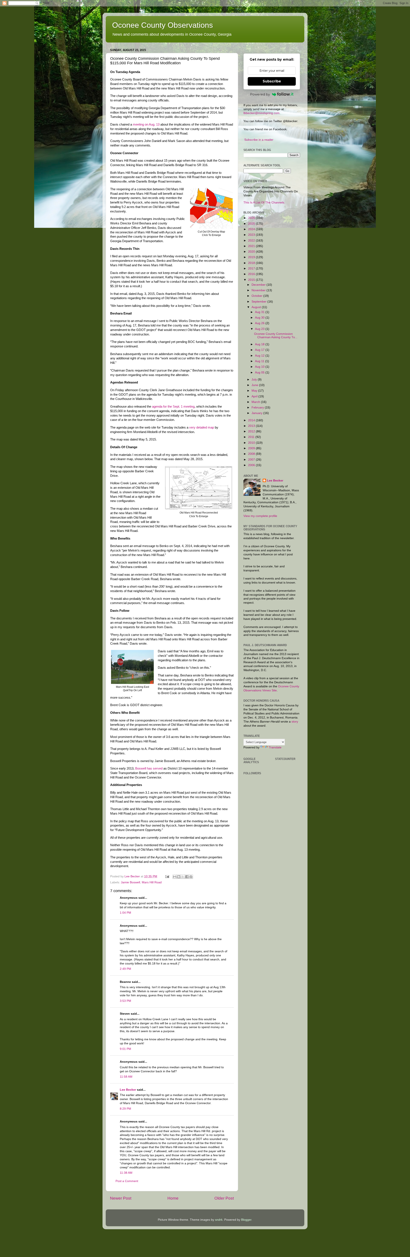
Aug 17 (260, 349)
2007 (252, 459)
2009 (252, 448)
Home (173, 1198)
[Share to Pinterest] (191, 877)
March (256, 402)
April (255, 396)
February (258, 407)
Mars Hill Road (152, 882)
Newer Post (120, 1198)
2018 (252, 263)
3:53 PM (125, 1000)
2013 (252, 425)
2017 (252, 268)
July (255, 379)
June (255, 385)
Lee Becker (128, 1089)
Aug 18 (260, 344)
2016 (252, 274)
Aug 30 (260, 317)
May (255, 390)
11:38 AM (126, 1172)
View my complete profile (260, 516)
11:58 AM (126, 1076)
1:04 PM (125, 912)
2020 (252, 251)
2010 (252, 442)
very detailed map (201, 427)
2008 (252, 453)
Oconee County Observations (162, 25)
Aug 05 (260, 372)
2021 (252, 246)
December (259, 284)
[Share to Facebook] (187, 877)
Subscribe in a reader (258, 139)
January (257, 413)
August (257, 307)
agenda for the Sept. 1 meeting (173, 406)
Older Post (224, 1198)
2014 (252, 420)
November (259, 290)
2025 (252, 223)
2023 (252, 234)
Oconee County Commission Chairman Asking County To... (275, 335)
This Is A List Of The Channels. (264, 202)
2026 (252, 217)
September (259, 301)
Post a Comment (127, 1181)
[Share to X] (183, 877)
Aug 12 (260, 355)
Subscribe (272, 81)
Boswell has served (149, 768)
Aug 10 (260, 366)
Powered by (260, 94)
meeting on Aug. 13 (146, 124)
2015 (252, 279)
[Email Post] (167, 876)
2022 (252, 240)
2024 (252, 229)
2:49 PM (125, 968)
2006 (252, 465)
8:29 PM (125, 1108)
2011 (251, 437)
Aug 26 (260, 323)
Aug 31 (260, 312)
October (257, 295)
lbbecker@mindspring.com (261, 113)
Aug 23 (260, 329)
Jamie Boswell (130, 882)
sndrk (219, 1219)
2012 (252, 431)
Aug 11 (260, 361)
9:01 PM (125, 1049)
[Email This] (175, 877)
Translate (275, 747)
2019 (252, 257)
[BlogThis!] (179, 877)
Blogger (246, 1219)
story (294, 721)
